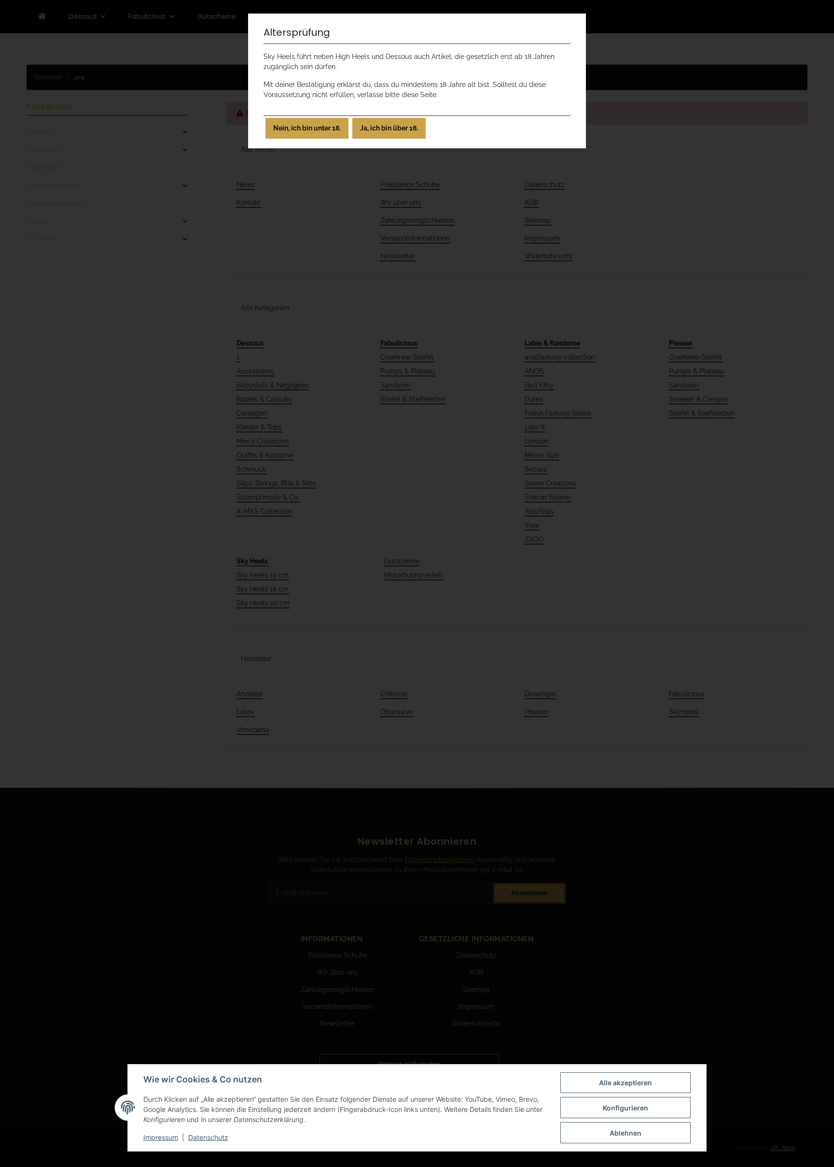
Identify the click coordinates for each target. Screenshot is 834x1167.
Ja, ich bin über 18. (389, 128)
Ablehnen (625, 1133)
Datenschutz (208, 1137)
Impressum (160, 1137)
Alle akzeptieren (625, 1083)
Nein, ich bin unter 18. (307, 128)
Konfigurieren (625, 1108)
